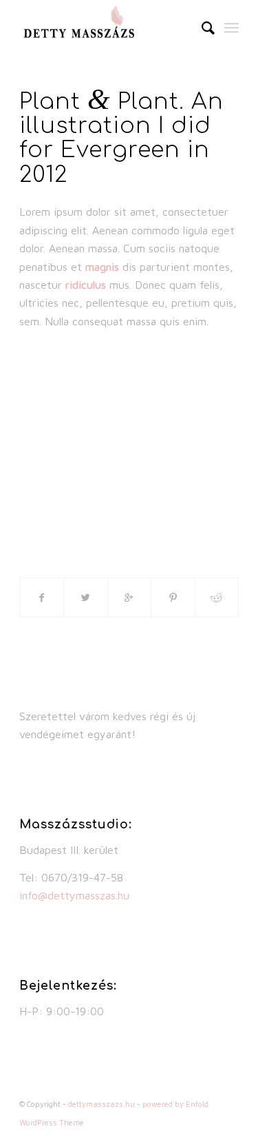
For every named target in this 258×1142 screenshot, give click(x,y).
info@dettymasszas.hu (74, 895)
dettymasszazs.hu (101, 1103)
